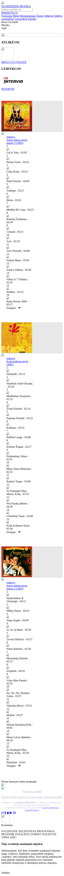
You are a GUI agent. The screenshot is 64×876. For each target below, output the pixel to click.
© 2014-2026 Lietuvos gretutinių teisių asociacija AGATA (32, 797)
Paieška (32, 19)
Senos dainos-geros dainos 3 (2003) (16, 141)
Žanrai (39, 15)
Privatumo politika (32, 791)
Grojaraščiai (20, 19)
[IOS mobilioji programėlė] (8, 812)
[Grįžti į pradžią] (2, 3)
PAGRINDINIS (10, 6)
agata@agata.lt (32, 810)
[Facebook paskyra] (5, 812)
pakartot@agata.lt (50, 807)
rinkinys (10, 136)
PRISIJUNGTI (9, 12)
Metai (16, 15)
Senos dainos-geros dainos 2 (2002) (16, 587)
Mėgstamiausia (28, 15)
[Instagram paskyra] (2, 812)
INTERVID (7, 89)
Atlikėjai (48, 15)
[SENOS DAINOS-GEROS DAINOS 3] (16, 130)
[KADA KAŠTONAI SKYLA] (16, 351)
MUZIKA (25, 6)
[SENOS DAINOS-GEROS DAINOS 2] (16, 576)
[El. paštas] (14, 812)
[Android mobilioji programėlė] (11, 812)
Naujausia (6, 15)
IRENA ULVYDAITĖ (13, 62)
